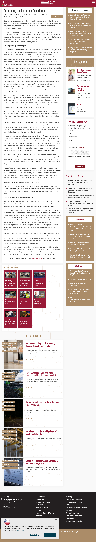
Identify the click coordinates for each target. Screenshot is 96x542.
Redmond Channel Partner (44, 513)
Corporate (5, 464)
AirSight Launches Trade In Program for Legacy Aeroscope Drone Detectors (80, 190)
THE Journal (70, 518)
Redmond (69, 510)
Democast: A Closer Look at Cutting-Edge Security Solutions (81, 256)
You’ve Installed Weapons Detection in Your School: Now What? (80, 273)
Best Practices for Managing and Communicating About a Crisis (80, 236)
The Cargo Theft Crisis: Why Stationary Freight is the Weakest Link (80, 292)
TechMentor (39, 516)
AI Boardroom (40, 497)
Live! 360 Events (41, 505)
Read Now (29, 359)
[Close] (56, 520)
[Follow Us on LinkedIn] (3, 2)
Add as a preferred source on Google (8, 5)
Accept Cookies (50, 535)
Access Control (7, 380)
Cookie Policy (20, 530)
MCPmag (69, 505)
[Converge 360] (11, 500)
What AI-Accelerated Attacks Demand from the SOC (79, 244)
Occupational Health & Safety (76, 508)
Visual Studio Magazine (74, 521)
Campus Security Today (74, 499)
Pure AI (38, 510)
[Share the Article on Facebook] (52, 16)
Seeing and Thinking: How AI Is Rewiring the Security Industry (81, 250)
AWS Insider (39, 499)
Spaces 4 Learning (72, 513)
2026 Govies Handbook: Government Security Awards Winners (80, 300)
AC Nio (79, 104)
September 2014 (36, 258)
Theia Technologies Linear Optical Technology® (83, 88)
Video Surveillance (8, 376)
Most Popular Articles (75, 176)
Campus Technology (42, 502)
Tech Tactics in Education (75, 516)
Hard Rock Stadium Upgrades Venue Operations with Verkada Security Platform (42, 374)
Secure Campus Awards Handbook (78, 284)
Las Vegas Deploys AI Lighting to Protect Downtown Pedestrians (23, 324)
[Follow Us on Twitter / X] (6, 2)
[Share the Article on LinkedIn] (55, 16)
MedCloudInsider (41, 508)
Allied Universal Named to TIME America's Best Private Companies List (10, 323)
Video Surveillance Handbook (80, 279)
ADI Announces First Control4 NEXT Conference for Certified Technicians (25, 304)
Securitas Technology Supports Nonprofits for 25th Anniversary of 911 (43, 462)
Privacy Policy (81, 147)
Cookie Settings (34, 535)
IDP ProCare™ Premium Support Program (84, 71)
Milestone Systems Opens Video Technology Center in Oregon (10, 304)
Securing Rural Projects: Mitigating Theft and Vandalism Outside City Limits (43, 433)
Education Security (8, 402)
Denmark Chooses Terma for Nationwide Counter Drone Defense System (10, 283)
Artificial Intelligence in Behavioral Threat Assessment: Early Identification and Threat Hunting (81, 227)
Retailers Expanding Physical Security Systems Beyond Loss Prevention (40, 345)
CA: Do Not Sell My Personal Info (75, 532)
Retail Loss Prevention (9, 343)
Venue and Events (7, 372)
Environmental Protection (75, 502)
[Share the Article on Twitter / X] (58, 16)
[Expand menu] (93, 2)
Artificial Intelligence (9, 347)
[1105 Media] (8, 507)
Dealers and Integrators (10, 460)
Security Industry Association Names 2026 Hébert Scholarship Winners (38, 305)
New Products (80, 62)
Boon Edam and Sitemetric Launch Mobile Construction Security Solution (25, 284)
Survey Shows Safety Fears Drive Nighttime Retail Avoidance (42, 403)
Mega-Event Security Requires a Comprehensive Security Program (81, 50)
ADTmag (69, 497)
